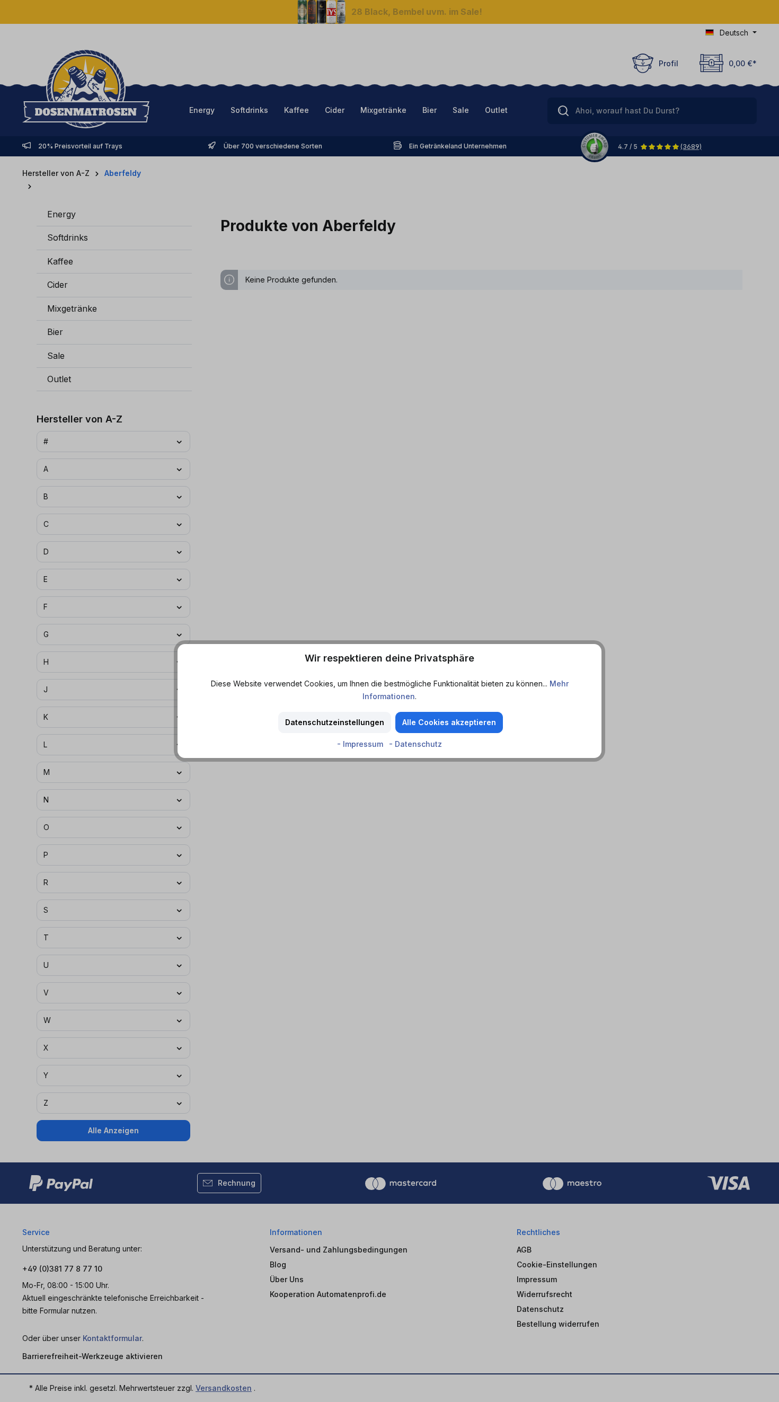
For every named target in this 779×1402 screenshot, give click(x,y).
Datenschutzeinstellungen (334, 722)
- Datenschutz (415, 743)
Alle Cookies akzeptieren (449, 722)
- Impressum (361, 743)
